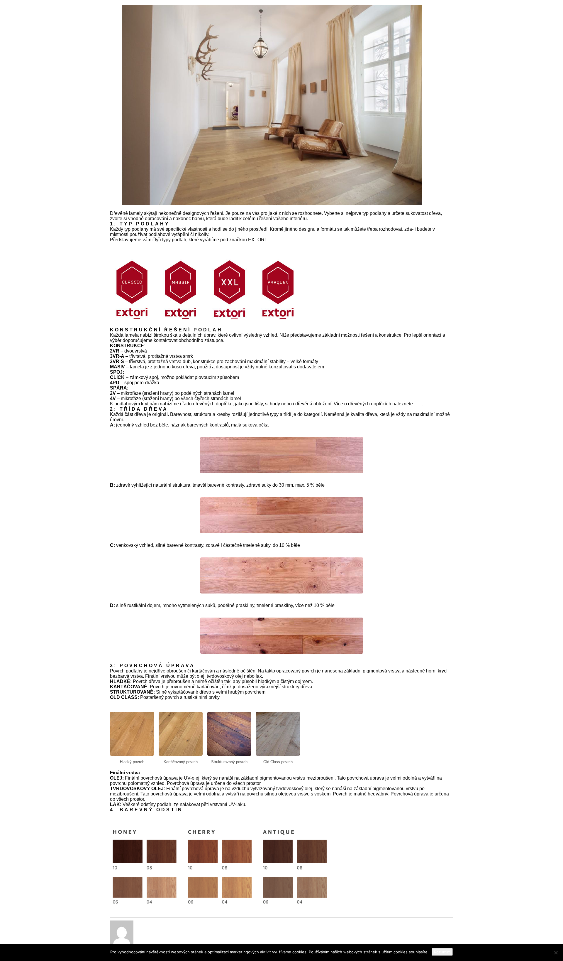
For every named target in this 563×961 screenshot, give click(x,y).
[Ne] (556, 952)
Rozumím (442, 952)
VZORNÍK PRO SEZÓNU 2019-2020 (148, 814)
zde (418, 403)
